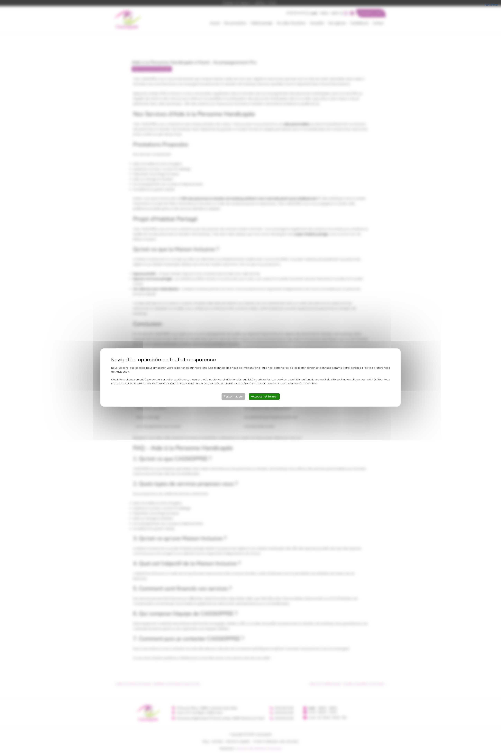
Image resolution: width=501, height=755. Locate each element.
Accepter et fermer (264, 396)
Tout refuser (491, 4)
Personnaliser (233, 396)
